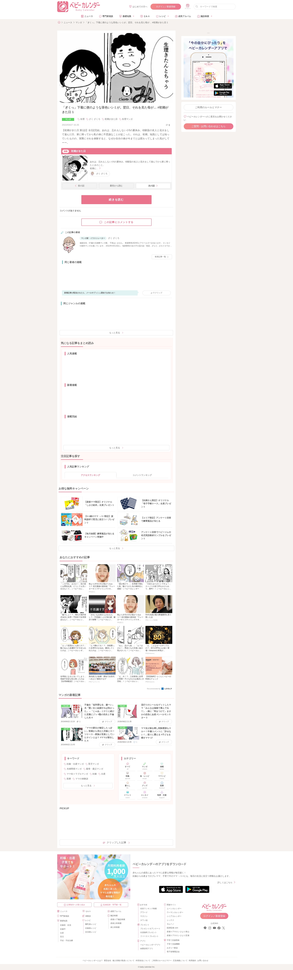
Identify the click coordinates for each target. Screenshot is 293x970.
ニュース (88, 16)
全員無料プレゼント (148, 932)
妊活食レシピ (90, 932)
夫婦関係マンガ (74, 769)
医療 (69, 778)
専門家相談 (107, 16)
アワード (144, 912)
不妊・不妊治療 (66, 940)
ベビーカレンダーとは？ (93, 960)
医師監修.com (172, 928)
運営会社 (107, 960)
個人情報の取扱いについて (123, 960)
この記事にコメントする (119, 222)
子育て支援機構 (173, 944)
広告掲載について (180, 960)
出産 (103, 774)
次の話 (151, 185)
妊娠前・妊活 (65, 925)
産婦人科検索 (115, 923)
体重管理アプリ (146, 949)
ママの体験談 (81, 778)
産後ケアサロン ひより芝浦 (177, 935)
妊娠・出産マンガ (75, 764)
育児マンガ (93, 764)
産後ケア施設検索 (117, 919)
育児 (62, 937)
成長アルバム (184, 16)
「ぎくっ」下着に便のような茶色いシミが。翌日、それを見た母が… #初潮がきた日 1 (126, 22)
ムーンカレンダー (174, 909)
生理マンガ (127, 119)
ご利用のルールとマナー (208, 107)
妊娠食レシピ (90, 928)
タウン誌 (144, 920)
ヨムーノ (170, 924)
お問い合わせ (202, 960)
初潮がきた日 (111, 119)
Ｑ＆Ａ (147, 16)
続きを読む (116, 199)
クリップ (157, 293)
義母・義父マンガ (94, 769)
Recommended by (154, 689)
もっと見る (114, 332)
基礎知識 (127, 16)
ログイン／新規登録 (165, 6)
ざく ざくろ (94, 119)
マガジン (144, 916)
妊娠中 (63, 929)
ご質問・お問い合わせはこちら (208, 126)
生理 (82, 119)
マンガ (79, 22)
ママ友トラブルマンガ (77, 774)
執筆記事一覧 (160, 257)
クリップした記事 (116, 842)
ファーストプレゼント (149, 936)
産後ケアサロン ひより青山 (177, 932)
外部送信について (143, 960)
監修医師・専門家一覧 (112, 905)
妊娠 (94, 774)
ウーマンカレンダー (175, 912)
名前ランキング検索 (148, 909)
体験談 (88, 916)
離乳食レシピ (90, 924)
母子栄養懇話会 (173, 952)
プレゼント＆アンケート (150, 929)
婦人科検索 (115, 927)
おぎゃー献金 (172, 948)
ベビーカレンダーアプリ (150, 945)
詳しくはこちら (224, 882)
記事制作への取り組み (76, 905)
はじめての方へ (139, 6)
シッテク (170, 920)
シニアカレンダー (174, 916)
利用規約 (192, 960)
